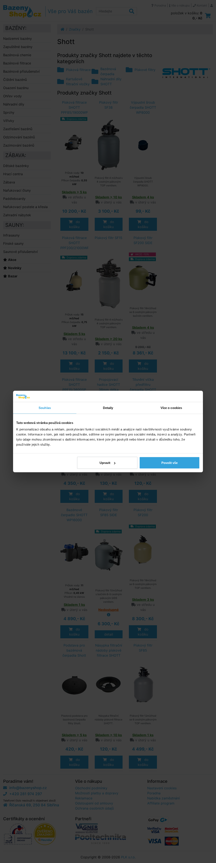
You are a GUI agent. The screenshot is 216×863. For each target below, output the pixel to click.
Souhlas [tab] (45, 407)
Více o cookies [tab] (171, 407)
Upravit (105, 463)
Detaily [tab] (108, 407)
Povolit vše (169, 463)
